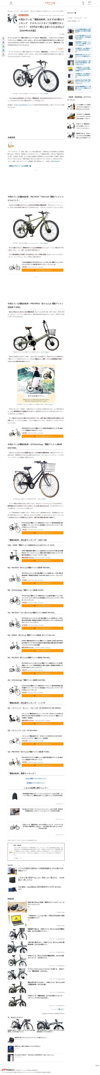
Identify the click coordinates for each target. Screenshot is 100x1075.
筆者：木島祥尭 (17, 845)
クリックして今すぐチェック (43, 270)
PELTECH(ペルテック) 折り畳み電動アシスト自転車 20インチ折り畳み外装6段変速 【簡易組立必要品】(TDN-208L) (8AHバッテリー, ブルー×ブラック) (42, 575)
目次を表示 (60, 48)
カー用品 (70, 18)
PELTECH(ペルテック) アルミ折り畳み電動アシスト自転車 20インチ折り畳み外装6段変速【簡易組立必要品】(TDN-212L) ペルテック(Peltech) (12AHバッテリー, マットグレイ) (42, 620)
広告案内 (15, 1072)
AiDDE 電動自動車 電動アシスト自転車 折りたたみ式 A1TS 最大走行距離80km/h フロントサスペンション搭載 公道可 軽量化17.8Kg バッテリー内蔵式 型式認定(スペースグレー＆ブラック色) (42, 553)
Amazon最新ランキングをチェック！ (36, 778)
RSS (35, 1072)
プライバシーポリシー (29, 1072)
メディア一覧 (4, 1072)
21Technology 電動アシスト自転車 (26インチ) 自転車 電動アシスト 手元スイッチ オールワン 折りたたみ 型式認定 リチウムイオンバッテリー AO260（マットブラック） (42, 598)
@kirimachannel (55, 161)
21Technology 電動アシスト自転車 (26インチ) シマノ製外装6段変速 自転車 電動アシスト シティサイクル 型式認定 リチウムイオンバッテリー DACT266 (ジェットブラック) (42, 525)
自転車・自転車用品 (23, 15)
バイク (85, 18)
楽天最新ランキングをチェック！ (36, 783)
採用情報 (44, 1072)
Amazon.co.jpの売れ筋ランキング (23, 105)
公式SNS (10, 1072)
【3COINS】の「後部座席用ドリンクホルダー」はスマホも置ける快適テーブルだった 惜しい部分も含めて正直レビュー (84, 118)
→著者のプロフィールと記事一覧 (19, 166)
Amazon (46, 93)
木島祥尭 (63, 34)
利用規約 (97, 1065)
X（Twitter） (16, 858)
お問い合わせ (20, 1072)
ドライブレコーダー (78, 18)
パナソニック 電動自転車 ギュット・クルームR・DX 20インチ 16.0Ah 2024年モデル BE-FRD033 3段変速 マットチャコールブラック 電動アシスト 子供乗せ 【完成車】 (42, 716)
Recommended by (54, 1009)
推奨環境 (48, 1072)
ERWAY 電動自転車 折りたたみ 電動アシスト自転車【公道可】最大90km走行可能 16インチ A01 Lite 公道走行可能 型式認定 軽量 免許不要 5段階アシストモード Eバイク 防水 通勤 (42, 643)
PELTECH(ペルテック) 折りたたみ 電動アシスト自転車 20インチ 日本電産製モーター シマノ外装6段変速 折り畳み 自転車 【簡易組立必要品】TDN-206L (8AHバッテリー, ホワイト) (42, 665)
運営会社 (39, 1072)
